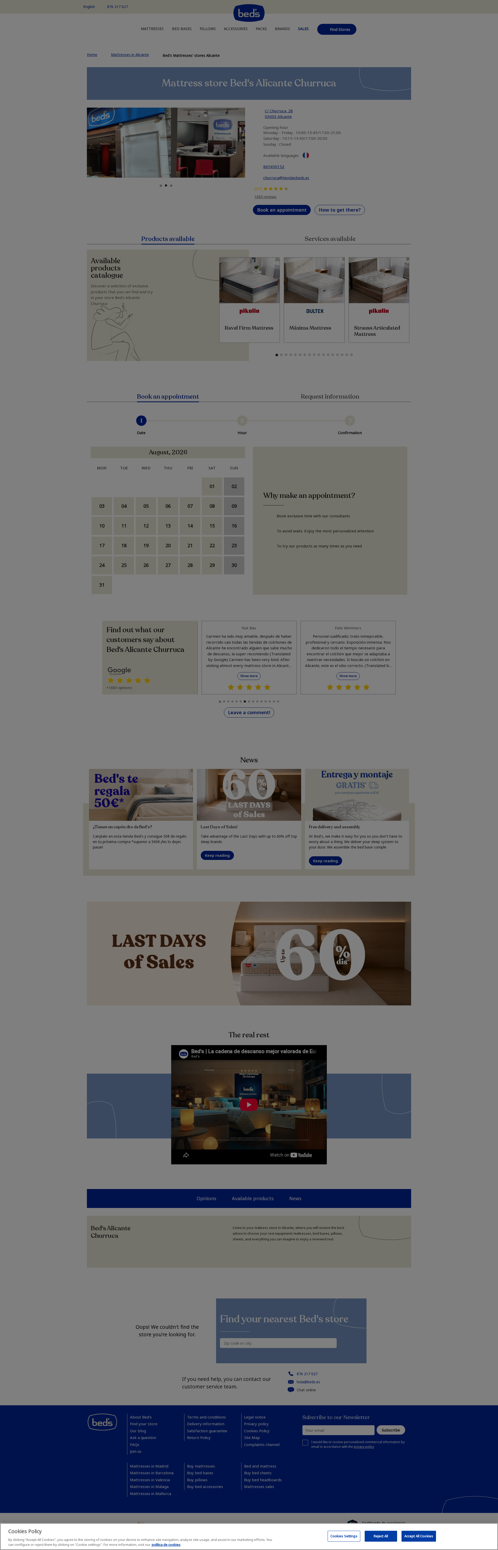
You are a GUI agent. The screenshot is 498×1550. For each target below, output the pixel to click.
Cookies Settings (343, 1536)
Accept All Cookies (418, 1536)
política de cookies (166, 1544)
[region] (249, 1536)
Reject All (381, 1536)
